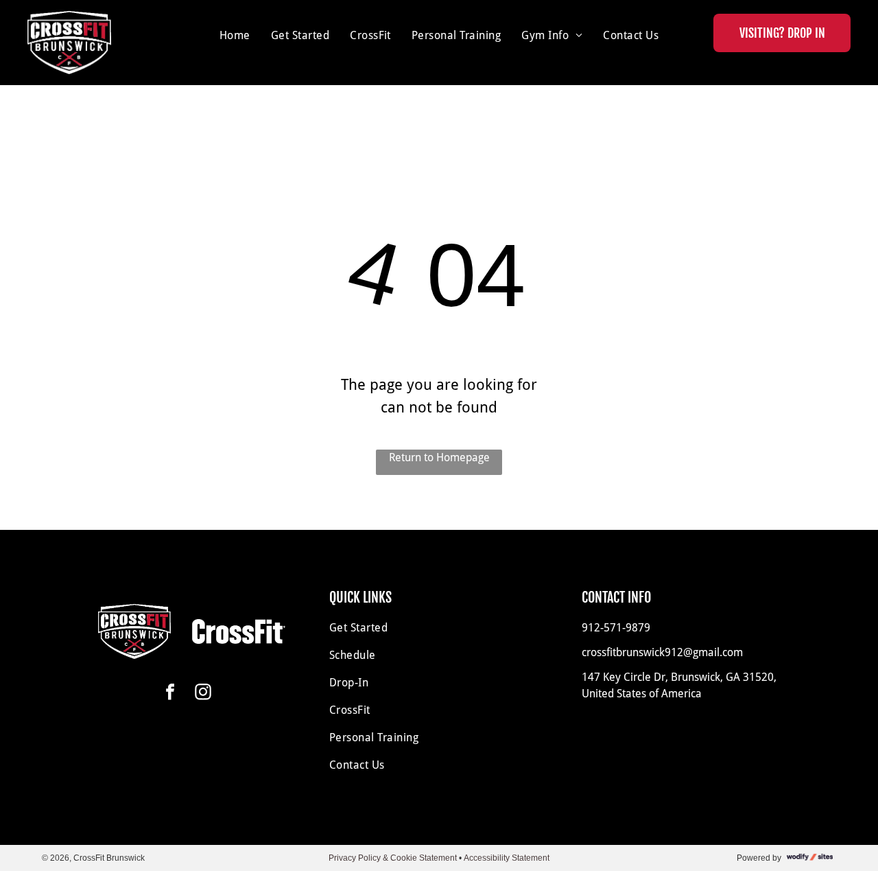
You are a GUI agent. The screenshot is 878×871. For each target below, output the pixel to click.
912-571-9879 (616, 627)
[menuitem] (235, 35)
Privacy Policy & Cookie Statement (393, 858)
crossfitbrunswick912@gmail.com (662, 652)
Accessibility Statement (506, 858)
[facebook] (170, 693)
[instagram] (203, 693)
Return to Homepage (439, 457)
